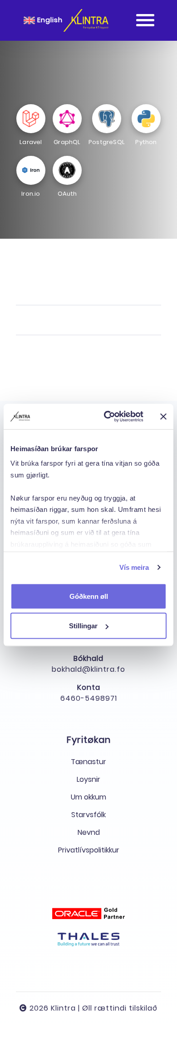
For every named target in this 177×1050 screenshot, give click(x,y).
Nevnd (89, 832)
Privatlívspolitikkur (88, 850)
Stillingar (83, 626)
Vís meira (134, 567)
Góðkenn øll (88, 596)
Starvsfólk (88, 814)
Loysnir (88, 779)
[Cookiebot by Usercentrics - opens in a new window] (107, 417)
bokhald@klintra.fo (88, 669)
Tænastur (88, 761)
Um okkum (88, 797)
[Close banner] (163, 416)
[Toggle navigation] (145, 20)
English (49, 19)
